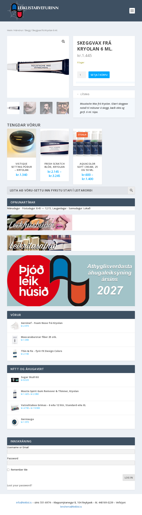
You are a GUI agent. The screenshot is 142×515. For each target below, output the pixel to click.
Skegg (27, 30)
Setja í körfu (99, 74)
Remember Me (19, 469)
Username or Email (18, 447)
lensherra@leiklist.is (71, 506)
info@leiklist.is (24, 502)
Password (12, 458)
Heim (9, 30)
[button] (63, 41)
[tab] (104, 94)
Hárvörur (18, 30)
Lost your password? (19, 485)
